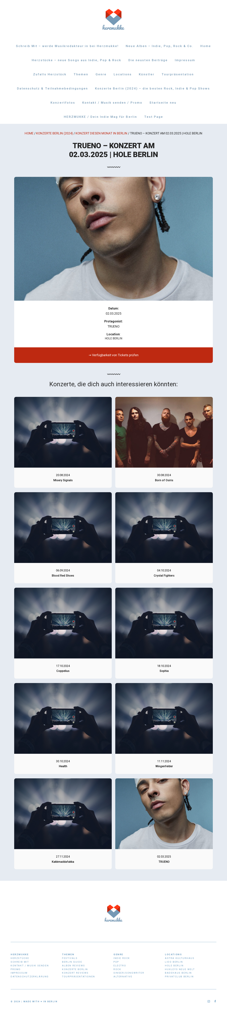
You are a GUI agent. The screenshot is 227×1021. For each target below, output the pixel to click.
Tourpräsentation (178, 74)
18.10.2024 (164, 666)
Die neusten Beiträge (148, 60)
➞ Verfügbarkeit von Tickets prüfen (114, 355)
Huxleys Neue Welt (180, 969)
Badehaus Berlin (178, 972)
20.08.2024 (63, 475)
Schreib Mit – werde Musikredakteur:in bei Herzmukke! (67, 46)
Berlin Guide (72, 962)
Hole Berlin (113, 338)
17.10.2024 (63, 666)
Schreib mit (20, 962)
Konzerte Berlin (75, 969)
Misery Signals (63, 480)
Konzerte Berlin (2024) (54, 133)
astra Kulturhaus (180, 958)
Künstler (146, 74)
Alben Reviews (73, 965)
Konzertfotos (63, 102)
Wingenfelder (164, 766)
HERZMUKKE (20, 954)
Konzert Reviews (75, 972)
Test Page (153, 116)
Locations (123, 74)
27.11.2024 (63, 856)
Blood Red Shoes (63, 575)
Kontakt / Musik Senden (30, 965)
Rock (117, 969)
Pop (116, 962)
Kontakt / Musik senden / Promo (112, 102)
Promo (16, 969)
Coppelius (63, 671)
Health (63, 766)
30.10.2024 (63, 761)
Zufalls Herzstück (50, 74)
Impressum (185, 60)
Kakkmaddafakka (63, 861)
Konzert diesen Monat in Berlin (101, 133)
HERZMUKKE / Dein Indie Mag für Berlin (100, 116)
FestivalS (69, 958)
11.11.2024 (164, 761)
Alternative (123, 976)
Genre (101, 74)
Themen (81, 74)
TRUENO (164, 861)
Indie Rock (122, 958)
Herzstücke (20, 958)
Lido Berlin (174, 962)
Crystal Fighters (164, 575)
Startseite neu (163, 102)
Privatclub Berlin (179, 976)
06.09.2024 (63, 570)
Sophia (164, 671)
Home (205, 46)
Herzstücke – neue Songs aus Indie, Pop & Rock (76, 60)
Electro (120, 965)
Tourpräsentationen (78, 976)
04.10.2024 (164, 570)
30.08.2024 (164, 475)
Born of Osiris (164, 480)
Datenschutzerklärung (30, 976)
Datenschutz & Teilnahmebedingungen (52, 88)
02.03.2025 (164, 856)
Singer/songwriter (129, 972)
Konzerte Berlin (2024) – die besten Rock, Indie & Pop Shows (152, 88)
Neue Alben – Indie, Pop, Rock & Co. (159, 46)
